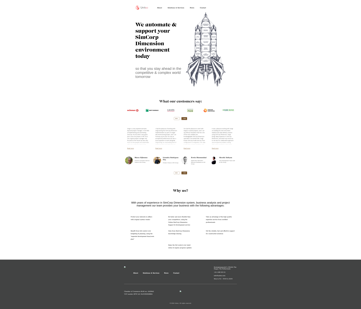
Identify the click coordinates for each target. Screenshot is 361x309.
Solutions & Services (176, 8)
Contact (203, 8)
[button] (184, 118)
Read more (130, 148)
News (192, 8)
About (159, 8)
